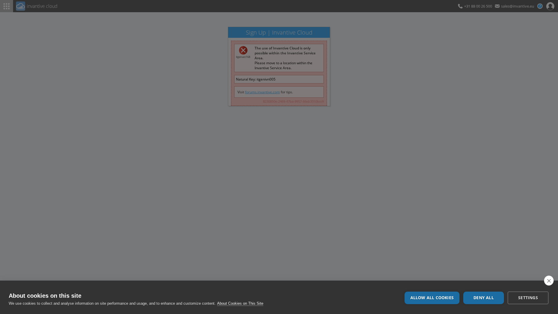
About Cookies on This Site (240, 303)
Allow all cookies (432, 297)
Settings (528, 297)
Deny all (483, 297)
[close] (549, 281)
